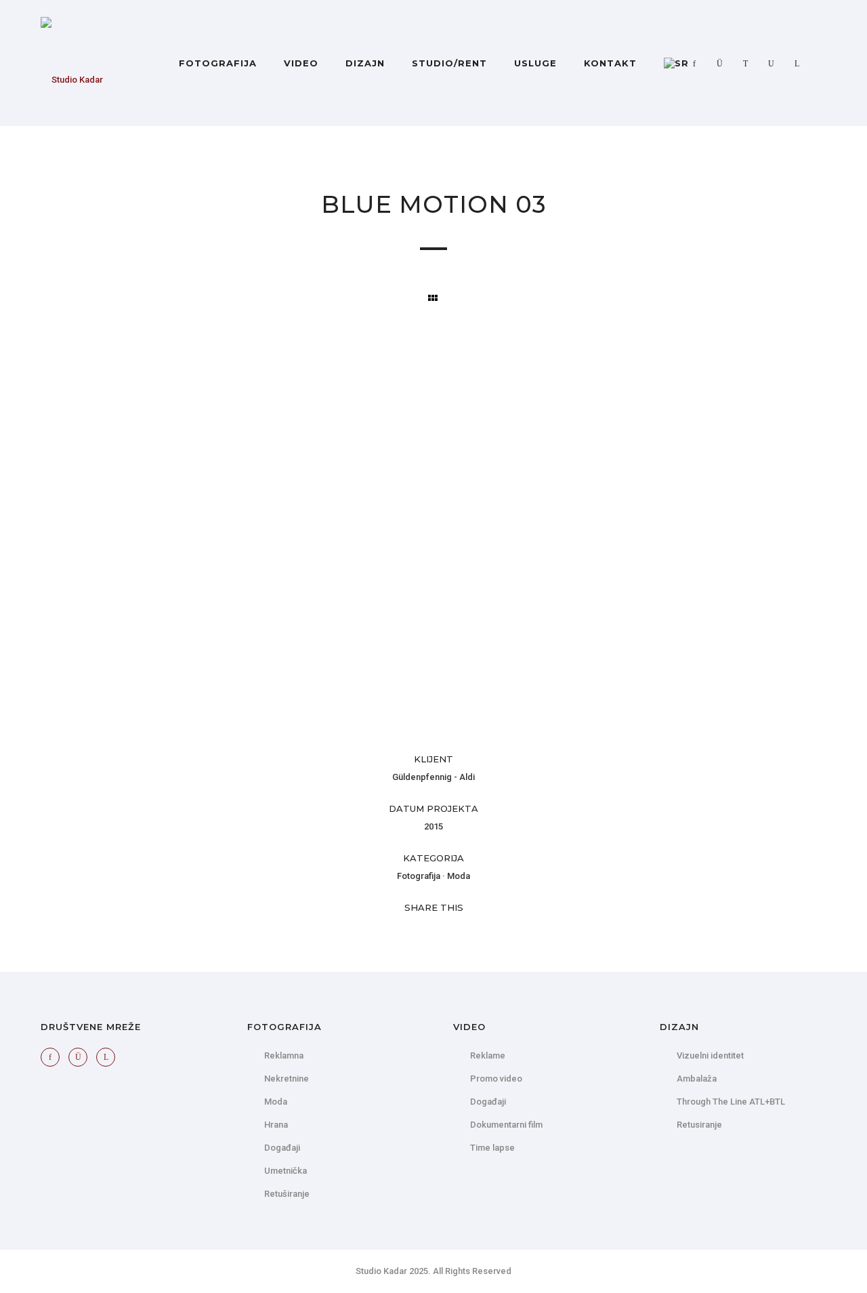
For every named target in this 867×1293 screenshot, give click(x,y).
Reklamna (283, 1055)
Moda (458, 876)
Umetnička (285, 1171)
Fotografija (218, 63)
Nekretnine (286, 1078)
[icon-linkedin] (797, 63)
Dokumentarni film (506, 1125)
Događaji (282, 1148)
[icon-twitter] (749, 63)
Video (301, 63)
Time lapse (492, 1148)
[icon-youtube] (775, 63)
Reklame (487, 1055)
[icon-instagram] (723, 63)
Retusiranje (699, 1125)
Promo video (496, 1078)
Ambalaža (697, 1078)
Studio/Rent (449, 63)
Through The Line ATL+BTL (731, 1101)
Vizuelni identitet (710, 1055)
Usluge (535, 63)
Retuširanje (287, 1194)
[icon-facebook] (698, 63)
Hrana (276, 1125)
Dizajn (365, 63)
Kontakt (610, 63)
